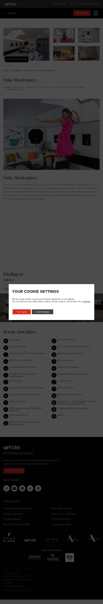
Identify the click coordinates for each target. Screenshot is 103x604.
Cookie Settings (42, 312)
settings (86, 302)
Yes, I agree (22, 312)
